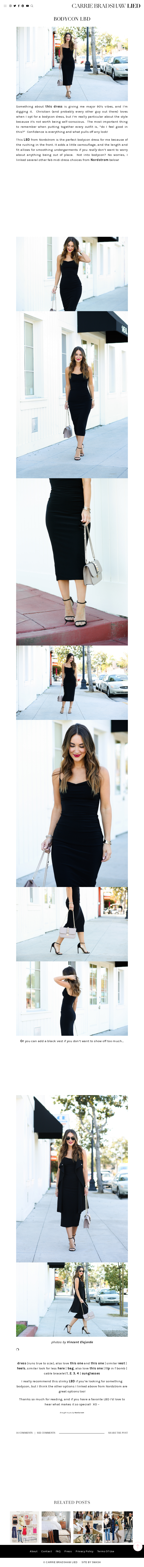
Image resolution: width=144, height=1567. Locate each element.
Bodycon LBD (72, 19)
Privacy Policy (85, 1551)
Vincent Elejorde (80, 1342)
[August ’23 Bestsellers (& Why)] (87, 1542)
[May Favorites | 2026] (24, 1542)
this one (76, 1363)
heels (21, 1368)
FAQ (58, 1551)
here (61, 1368)
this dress (53, 106)
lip (107, 1368)
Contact (46, 1551)
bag (71, 1368)
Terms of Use (105, 1551)
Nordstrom (100, 160)
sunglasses (91, 1373)
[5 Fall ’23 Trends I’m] (118, 1542)
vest (121, 1363)
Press (68, 1551)
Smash (96, 1562)
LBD (27, 139)
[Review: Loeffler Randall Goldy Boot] (56, 1542)
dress (21, 1363)
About (34, 1551)
